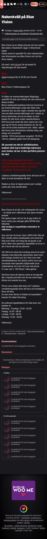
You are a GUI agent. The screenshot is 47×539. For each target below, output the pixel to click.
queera (27, 520)
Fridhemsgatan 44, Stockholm (17, 34)
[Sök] (21, 4)
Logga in (34, 4)
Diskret (42, 528)
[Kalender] (8, 4)
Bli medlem (42, 4)
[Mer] (18, 4)
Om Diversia (32, 526)
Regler (39, 526)
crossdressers (36, 518)
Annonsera (21, 528)
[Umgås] (11, 4)
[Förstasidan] (1, 4)
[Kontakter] (14, 4)
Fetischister (25, 518)
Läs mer (27, 523)
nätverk (17, 64)
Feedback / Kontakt (9, 528)
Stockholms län (36, 34)
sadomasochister (10, 520)
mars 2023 (18, 31)
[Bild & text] (5, 4)
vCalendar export (10, 333)
